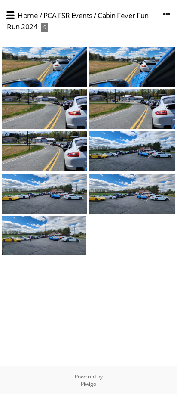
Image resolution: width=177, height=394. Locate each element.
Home (28, 15)
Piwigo (88, 384)
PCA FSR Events (67, 15)
